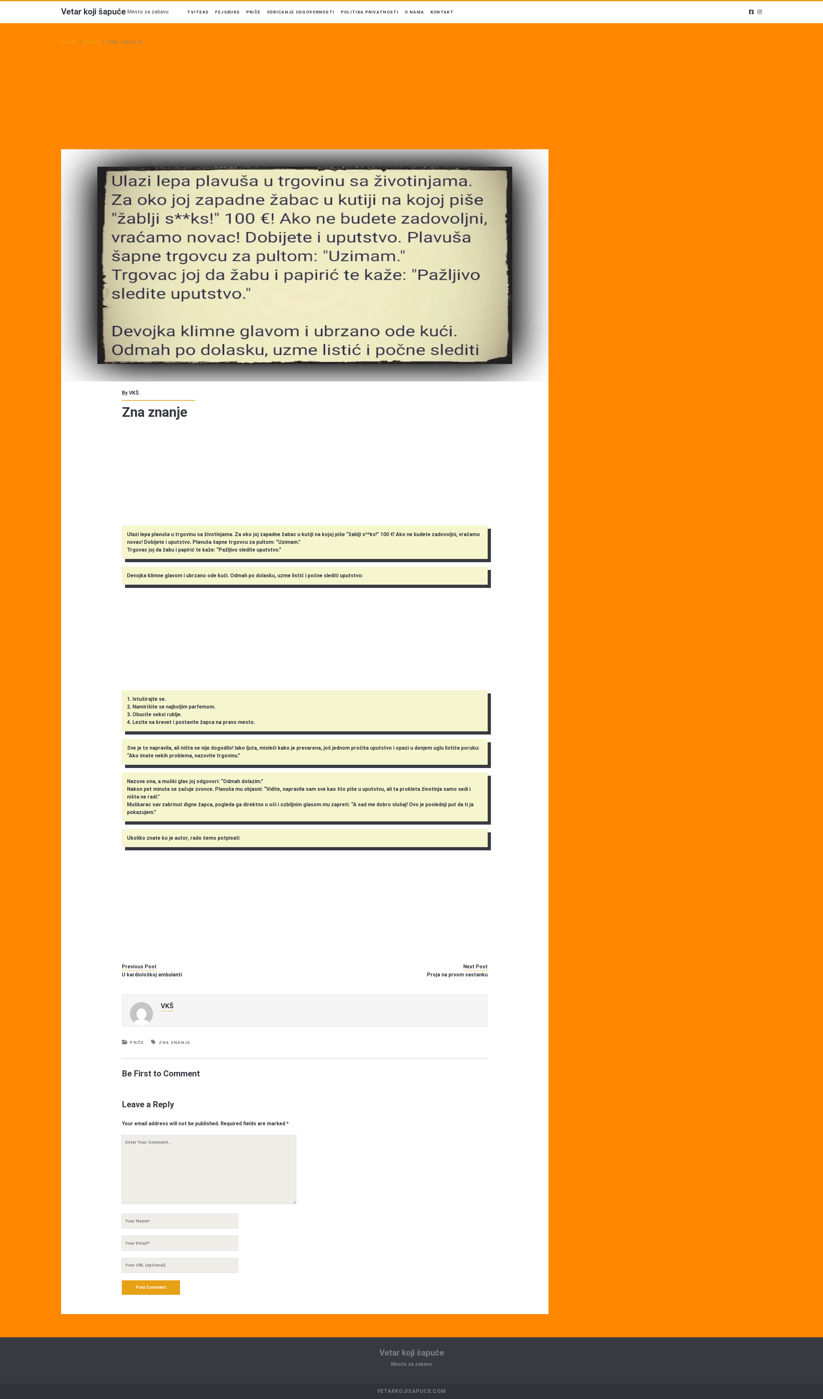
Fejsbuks (227, 12)
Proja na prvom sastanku (457, 975)
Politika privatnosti (370, 12)
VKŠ (134, 393)
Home (69, 42)
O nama (414, 12)
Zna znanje (174, 1042)
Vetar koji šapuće (93, 11)
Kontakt (442, 12)
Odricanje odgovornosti (301, 12)
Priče (253, 12)
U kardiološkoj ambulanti (152, 975)
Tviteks (198, 12)
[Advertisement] (254, 102)
